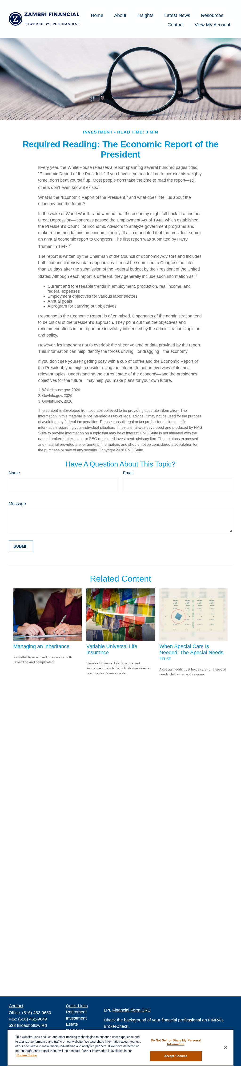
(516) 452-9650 (36, 1012)
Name (14, 473)
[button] (97, 15)
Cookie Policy (26, 1055)
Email (128, 473)
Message (17, 503)
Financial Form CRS (131, 1010)
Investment (76, 1018)
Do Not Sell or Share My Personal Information (176, 1042)
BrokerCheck (116, 1026)
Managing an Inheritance (41, 646)
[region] (120, 1048)
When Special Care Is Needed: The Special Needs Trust (191, 652)
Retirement (76, 1012)
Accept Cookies (175, 1056)
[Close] (226, 1047)
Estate (72, 1024)
